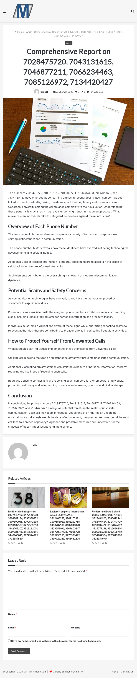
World (29, 31)
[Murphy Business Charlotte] (23, 10)
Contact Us (127, 671)
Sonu (43, 92)
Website (75, 627)
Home (20, 31)
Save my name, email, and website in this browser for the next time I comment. (56, 641)
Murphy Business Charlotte (67, 671)
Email (12, 627)
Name (12, 614)
